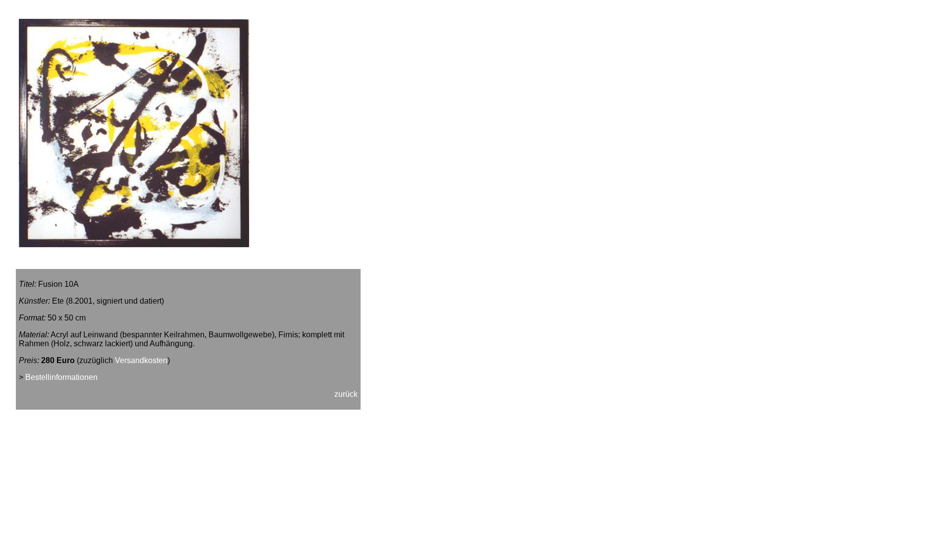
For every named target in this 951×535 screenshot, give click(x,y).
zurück (346, 394)
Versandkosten (141, 360)
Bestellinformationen (61, 377)
